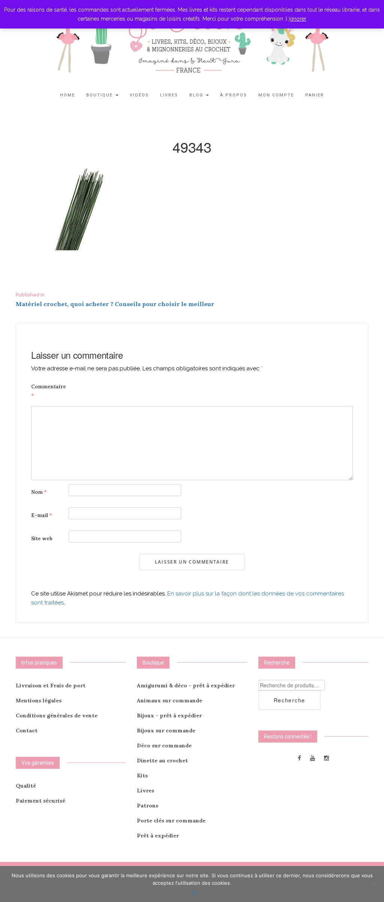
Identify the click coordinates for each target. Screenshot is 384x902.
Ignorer (297, 19)
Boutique (100, 95)
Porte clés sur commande (171, 820)
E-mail (41, 515)
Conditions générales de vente (57, 715)
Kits (142, 775)
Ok (194, 893)
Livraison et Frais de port (51, 685)
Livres (169, 95)
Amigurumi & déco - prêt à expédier (186, 685)
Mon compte (276, 95)
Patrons (147, 805)
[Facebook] (299, 758)
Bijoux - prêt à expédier (169, 715)
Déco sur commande (164, 745)
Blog (197, 95)
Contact (27, 730)
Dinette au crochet (162, 760)
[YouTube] (312, 758)
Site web (41, 538)
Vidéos (139, 95)
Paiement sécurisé (40, 800)
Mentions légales (39, 700)
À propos (233, 95)
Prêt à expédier (158, 835)
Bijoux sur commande (166, 730)
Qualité (26, 785)
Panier (314, 95)
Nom (39, 492)
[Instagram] (326, 758)
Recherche (289, 700)
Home (67, 95)
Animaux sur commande (169, 700)
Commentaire (48, 391)
